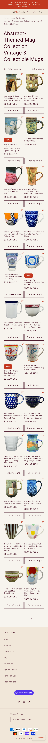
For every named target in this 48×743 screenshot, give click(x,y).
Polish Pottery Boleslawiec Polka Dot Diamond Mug (13, 416)
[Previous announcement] (4, 4)
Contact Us (9, 651)
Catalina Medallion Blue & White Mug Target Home (34, 234)
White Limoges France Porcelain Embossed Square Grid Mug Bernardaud (13, 459)
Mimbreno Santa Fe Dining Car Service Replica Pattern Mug (32, 325)
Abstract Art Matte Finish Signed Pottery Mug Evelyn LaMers (33, 458)
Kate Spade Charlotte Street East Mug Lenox (13, 324)
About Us (8, 639)
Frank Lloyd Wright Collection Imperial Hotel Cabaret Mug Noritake (32, 592)
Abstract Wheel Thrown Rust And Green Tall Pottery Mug (34, 191)
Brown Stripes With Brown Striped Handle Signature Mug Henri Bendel (13, 547)
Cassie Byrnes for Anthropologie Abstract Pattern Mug (14, 234)
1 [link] (16, 618)
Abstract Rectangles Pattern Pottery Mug (12, 502)
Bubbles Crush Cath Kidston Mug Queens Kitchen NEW (33, 546)
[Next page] (31, 618)
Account (8, 645)
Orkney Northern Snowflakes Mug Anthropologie (11, 373)
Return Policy (10, 670)
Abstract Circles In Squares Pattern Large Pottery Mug (33, 98)
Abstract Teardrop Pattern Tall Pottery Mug (32, 503)
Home (6, 18)
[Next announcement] (43, 4)
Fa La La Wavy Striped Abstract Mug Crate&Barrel (13, 591)
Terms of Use (10, 676)
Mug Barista (27, 738)
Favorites (8, 663)
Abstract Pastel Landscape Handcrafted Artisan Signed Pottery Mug (12, 147)
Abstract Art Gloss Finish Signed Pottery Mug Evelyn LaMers (13, 98)
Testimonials (10, 682)
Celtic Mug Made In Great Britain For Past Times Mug (13, 276)
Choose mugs (34, 160)
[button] (5, 12)
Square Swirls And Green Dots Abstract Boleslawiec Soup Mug (33, 416)
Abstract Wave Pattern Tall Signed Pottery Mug (13, 191)
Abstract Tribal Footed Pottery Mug (33, 140)
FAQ (6, 658)
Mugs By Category (18, 18)
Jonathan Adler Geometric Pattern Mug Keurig (34, 282)
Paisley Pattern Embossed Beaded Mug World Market (34, 367)
